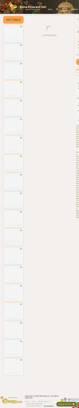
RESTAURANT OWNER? (33, 406)
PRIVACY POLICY (43, 401)
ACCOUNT (74, 9)
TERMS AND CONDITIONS (34, 404)
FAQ (33, 401)
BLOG (26, 401)
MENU (50, 9)
